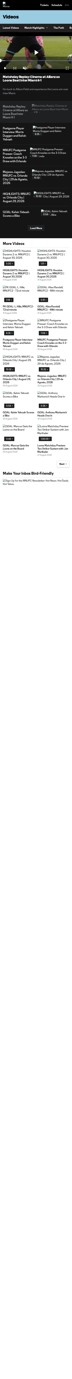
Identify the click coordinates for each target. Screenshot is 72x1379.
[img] (15, 68)
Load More (36, 228)
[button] (67, 5)
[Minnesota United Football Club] (6, 5)
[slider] (36, 60)
